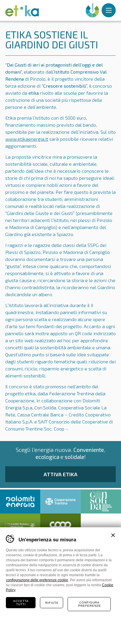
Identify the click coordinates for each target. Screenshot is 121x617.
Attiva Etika (60, 474)
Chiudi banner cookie (113, 535)
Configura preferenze (89, 604)
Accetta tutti (21, 602)
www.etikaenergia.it (26, 139)
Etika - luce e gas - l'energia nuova (22, 10)
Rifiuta (51, 602)
